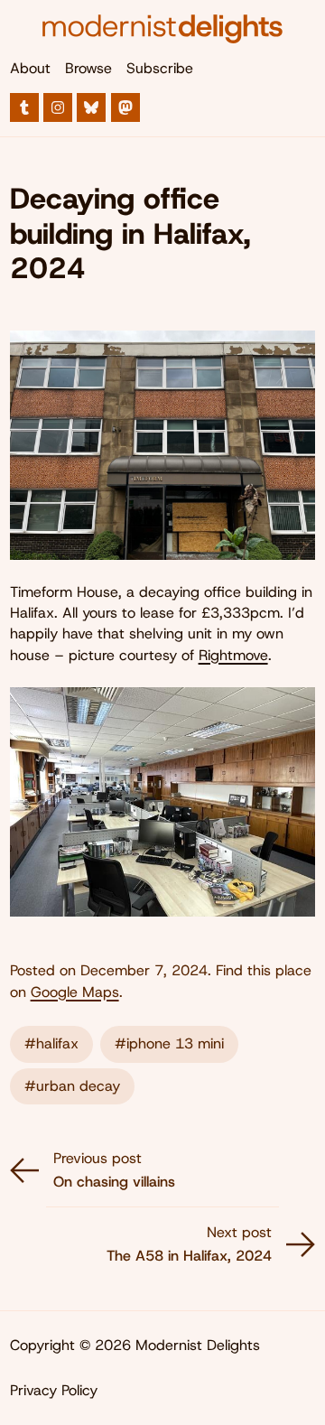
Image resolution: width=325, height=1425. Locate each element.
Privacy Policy (54, 1390)
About (30, 68)
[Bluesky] (91, 107)
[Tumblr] (24, 107)
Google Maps (75, 992)
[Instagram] (57, 107)
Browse (88, 68)
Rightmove (233, 655)
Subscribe (159, 68)
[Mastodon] (125, 107)
